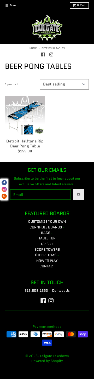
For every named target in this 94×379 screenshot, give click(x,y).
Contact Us (61, 290)
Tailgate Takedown (54, 355)
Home (33, 48)
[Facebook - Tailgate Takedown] (43, 54)
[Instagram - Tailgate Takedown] (51, 54)
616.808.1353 (36, 290)
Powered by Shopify (47, 360)
